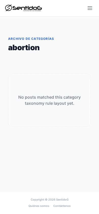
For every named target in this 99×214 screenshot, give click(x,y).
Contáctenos (62, 206)
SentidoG (62, 199)
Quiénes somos (38, 206)
